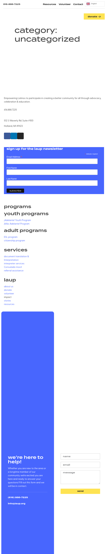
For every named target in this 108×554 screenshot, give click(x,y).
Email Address (14, 156)
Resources (49, 4)
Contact (78, 4)
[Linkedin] (14, 136)
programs (17, 206)
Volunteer (65, 4)
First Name (12, 168)
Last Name (12, 179)
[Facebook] (7, 136)
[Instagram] (20, 136)
